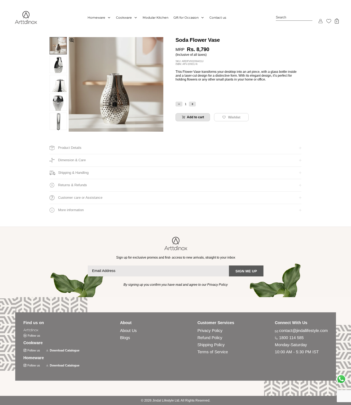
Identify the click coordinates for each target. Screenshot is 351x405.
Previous (58, 37)
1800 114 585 (291, 337)
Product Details (69, 148)
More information (71, 210)
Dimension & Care (72, 160)
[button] (179, 104)
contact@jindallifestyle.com (303, 330)
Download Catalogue (64, 350)
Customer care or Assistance (80, 198)
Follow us (34, 335)
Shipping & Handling (73, 173)
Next (58, 130)
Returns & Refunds (72, 185)
